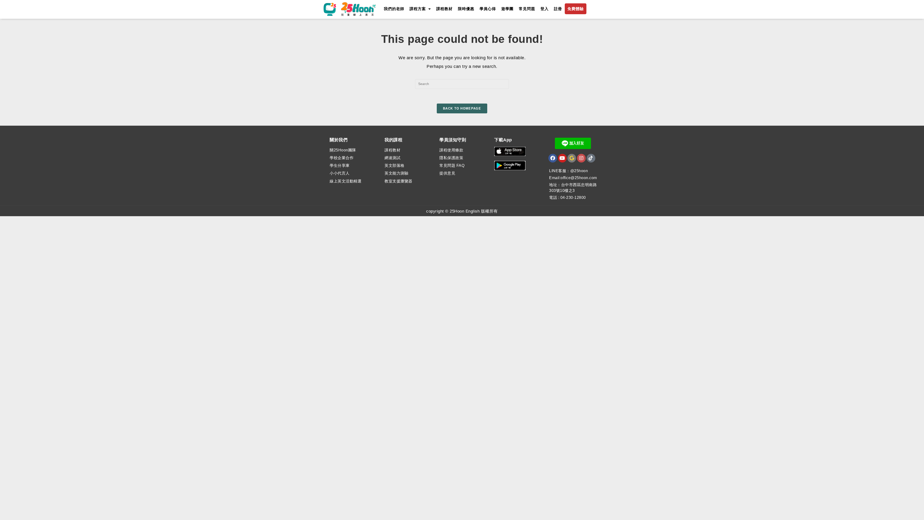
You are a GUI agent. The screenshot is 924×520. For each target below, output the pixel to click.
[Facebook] (552, 158)
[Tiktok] (591, 158)
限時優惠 (466, 9)
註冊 (558, 9)
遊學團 (507, 9)
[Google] (571, 158)
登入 (544, 9)
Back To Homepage (462, 108)
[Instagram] (581, 158)
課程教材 (444, 9)
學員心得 (488, 9)
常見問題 (527, 9)
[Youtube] (562, 158)
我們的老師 (394, 9)
